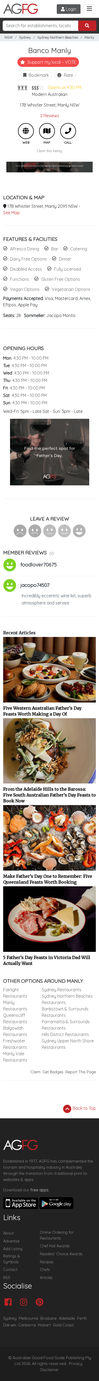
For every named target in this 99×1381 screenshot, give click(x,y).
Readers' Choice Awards (61, 1254)
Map (47, 131)
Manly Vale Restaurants (15, 1057)
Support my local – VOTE (51, 62)
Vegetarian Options (71, 289)
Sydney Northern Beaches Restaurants (67, 999)
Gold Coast (63, 1324)
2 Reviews (49, 115)
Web (26, 131)
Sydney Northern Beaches (57, 37)
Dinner (65, 259)
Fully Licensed (67, 269)
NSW (8, 37)
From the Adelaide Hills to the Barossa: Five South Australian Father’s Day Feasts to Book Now (49, 794)
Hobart (44, 1324)
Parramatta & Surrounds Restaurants (66, 1025)
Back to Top (84, 1108)
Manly (89, 37)
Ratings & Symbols (11, 1259)
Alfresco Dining (24, 248)
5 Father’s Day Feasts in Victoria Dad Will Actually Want (46, 960)
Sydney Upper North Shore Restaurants (68, 1044)
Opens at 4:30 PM (64, 87)
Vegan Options (25, 289)
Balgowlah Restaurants (15, 1031)
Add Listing (12, 1248)
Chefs (45, 1269)
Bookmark (38, 75)
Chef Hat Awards (55, 1246)
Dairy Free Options (28, 259)
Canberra (27, 1324)
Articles (46, 1277)
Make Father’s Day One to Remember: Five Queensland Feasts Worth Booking (47, 879)
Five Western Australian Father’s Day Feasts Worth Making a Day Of (42, 711)
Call (68, 131)
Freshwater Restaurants (15, 1044)
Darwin (9, 1324)
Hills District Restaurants (65, 1034)
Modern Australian (49, 94)
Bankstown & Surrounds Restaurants (65, 1012)
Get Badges (53, 1072)
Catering (78, 248)
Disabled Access (26, 269)
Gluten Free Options (60, 279)
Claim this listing (49, 151)
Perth (82, 1318)
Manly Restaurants (15, 1006)
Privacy (75, 1363)
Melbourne (28, 1318)
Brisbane (48, 1318)
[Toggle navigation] (89, 9)
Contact (10, 1269)
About (8, 1233)
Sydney (25, 37)
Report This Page (80, 1072)
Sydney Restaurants (61, 989)
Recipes (47, 1262)
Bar (54, 248)
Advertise (11, 1241)
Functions (19, 279)
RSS (6, 1277)
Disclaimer (49, 1369)
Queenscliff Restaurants (15, 1018)
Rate (68, 75)
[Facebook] (9, 1302)
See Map (11, 212)
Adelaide (67, 1318)
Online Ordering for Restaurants (56, 1235)
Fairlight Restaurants (15, 993)
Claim (35, 1072)
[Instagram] (25, 1302)
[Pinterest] (40, 1302)
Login (70, 9)
